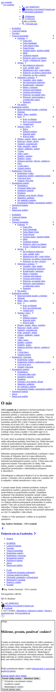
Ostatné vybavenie (25, 180)
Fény (19, 163)
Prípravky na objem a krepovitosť (37, 72)
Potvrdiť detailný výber (11, 689)
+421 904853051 (32, 7)
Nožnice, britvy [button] (24, 126)
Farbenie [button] (21, 38)
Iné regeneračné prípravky (34, 82)
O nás (9, 570)
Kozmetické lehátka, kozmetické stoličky (34, 203)
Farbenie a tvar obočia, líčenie (30, 195)
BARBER (16, 28)
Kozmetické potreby (15, 558)
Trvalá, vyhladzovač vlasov (34, 60)
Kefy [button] (19, 117)
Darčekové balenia (20, 205)
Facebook (8, 608)
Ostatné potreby (24, 168)
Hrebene (21, 112)
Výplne (20, 151)
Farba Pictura (28, 48)
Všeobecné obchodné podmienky (21, 572)
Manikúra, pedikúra (25, 198)
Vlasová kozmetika (15, 550)
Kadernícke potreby (15, 553)
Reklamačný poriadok (16, 580)
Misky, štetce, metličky (27, 114)
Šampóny (27, 102)
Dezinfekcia (22, 185)
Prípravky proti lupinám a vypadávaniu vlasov (34, 98)
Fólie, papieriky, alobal (27, 146)
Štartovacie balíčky (20, 210)
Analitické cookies (12, 684)
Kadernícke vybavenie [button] (21, 171)
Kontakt (10, 585)
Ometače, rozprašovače (27, 144)
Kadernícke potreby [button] (20, 107)
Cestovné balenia (19, 31)
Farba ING (27, 41)
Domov (10, 538)
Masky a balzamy (30, 87)
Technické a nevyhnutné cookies (18, 681)
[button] (28, 16)
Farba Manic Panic (31, 45)
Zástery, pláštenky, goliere (28, 149)
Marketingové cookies (13, 687)
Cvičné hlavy (23, 166)
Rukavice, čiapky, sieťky (28, 141)
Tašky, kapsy (23, 153)
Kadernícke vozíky (25, 173)
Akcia (14, 207)
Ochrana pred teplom (32, 92)
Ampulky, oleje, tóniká (32, 80)
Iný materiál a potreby (26, 200)
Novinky (16, 33)
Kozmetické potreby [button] (20, 183)
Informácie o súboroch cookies (30, 610)
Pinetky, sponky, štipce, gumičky (31, 139)
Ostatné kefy (28, 124)
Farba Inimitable (30, 43)
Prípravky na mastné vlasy (34, 95)
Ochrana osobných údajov (18, 575)
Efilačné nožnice (30, 131)
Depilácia (21, 193)
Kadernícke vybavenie (16, 555)
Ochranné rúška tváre (26, 188)
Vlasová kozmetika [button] (20, 36)
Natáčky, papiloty (24, 156)
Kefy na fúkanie (30, 119)
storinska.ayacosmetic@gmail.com (40, 9)
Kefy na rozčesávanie (32, 122)
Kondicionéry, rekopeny (33, 85)
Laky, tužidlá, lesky (31, 68)
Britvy (25, 129)
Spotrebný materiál (25, 190)
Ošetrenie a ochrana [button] (26, 77)
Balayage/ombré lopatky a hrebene (32, 109)
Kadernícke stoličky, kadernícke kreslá (33, 176)
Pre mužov (22, 104)
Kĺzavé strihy (28, 136)
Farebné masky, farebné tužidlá (36, 50)
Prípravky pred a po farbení (34, 58)
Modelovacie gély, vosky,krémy (36, 70)
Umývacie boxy (24, 178)
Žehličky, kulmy (24, 158)
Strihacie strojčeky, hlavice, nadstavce (33, 161)
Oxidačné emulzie (30, 55)
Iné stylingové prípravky (33, 65)
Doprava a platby (14, 582)
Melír (25, 53)
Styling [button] (20, 63)
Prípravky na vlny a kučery (34, 75)
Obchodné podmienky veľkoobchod (22, 577)
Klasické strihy (29, 134)
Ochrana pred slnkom (32, 90)
